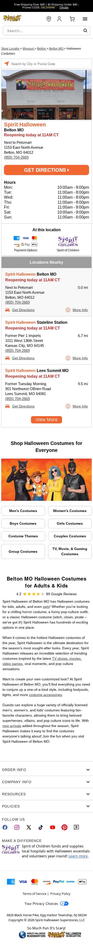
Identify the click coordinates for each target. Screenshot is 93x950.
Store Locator (10, 48)
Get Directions (45, 169)
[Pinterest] (64, 827)
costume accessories (45, 695)
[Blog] (76, 827)
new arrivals (11, 726)
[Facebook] (5, 827)
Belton (42, 48)
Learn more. (78, 856)
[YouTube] (53, 827)
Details (64, 7)
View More (46, 419)
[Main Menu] (85, 18)
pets (46, 607)
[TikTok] (41, 827)
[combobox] (46, 30)
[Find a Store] (49, 19)
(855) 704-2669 (16, 157)
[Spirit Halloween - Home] (12, 18)
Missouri (29, 48)
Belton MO (56, 48)
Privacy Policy (60, 893)
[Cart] (72, 19)
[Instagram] (17, 827)
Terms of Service (34, 893)
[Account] (60, 19)
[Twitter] (29, 827)
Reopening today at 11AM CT (32, 280)
